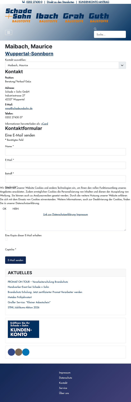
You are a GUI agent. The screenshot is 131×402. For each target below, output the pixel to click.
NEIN (16, 208)
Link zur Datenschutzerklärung (59, 214)
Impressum (82, 214)
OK (4, 208)
